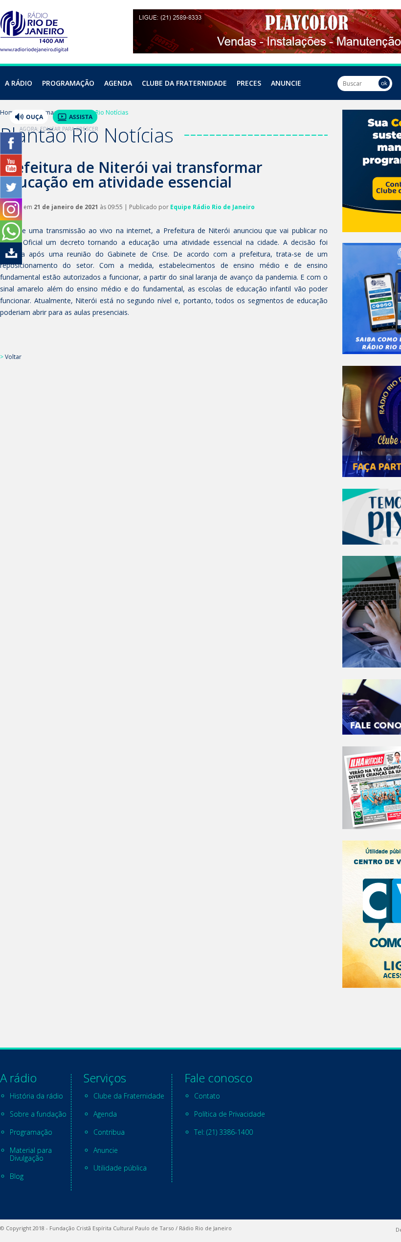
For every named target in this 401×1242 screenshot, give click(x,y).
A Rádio (18, 83)
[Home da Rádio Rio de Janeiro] (34, 49)
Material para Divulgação (31, 1154)
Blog (16, 1176)
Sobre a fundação (38, 1114)
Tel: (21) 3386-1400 (223, 1132)
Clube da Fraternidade (184, 83)
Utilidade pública (120, 1167)
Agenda (118, 83)
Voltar (13, 357)
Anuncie (286, 83)
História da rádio (36, 1095)
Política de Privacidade (229, 1114)
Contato (207, 1095)
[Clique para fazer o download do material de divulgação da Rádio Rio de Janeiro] (11, 261)
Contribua (109, 1132)
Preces (249, 83)
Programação (68, 83)
